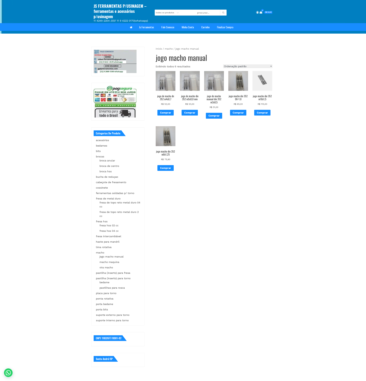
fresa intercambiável (108, 236)
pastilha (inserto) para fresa (113, 272)
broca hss (106, 171)
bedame (104, 282)
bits (98, 151)
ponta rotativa (104, 298)
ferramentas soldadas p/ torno (115, 193)
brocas (100, 156)
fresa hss (102, 221)
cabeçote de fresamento (111, 182)
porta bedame (104, 304)
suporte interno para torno (112, 320)
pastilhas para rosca (112, 287)
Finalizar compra (225, 27)
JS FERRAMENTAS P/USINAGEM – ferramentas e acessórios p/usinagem (120, 11)
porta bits (102, 309)
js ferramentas (146, 27)
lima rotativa (104, 247)
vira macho (106, 267)
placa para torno (106, 293)
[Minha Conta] (257, 12)
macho (169, 48)
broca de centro (109, 165)
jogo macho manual (112, 256)
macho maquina (109, 261)
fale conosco (167, 27)
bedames (101, 145)
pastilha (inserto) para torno (113, 278)
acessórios (102, 140)
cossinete (102, 187)
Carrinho (205, 27)
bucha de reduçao (107, 176)
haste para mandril (108, 241)
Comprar (165, 112)
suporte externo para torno (112, 314)
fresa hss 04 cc (109, 230)
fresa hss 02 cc (109, 225)
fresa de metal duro (108, 198)
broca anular (107, 160)
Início (159, 48)
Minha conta (188, 27)
